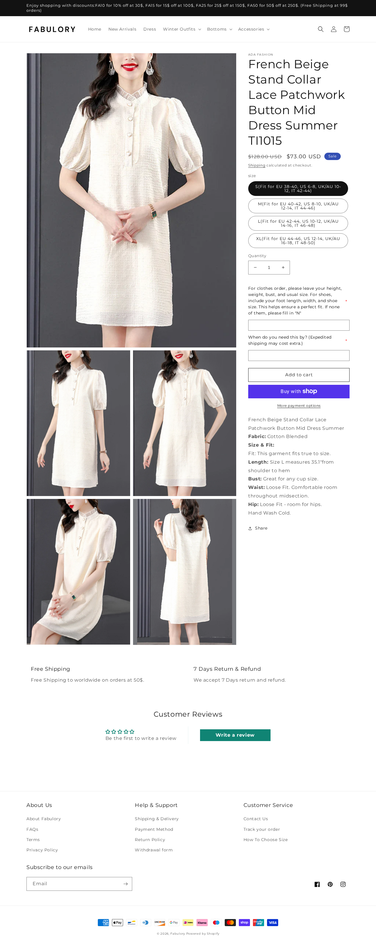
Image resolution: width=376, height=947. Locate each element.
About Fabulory (43, 818)
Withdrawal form (154, 850)
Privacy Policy (42, 850)
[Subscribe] (125, 884)
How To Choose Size (266, 839)
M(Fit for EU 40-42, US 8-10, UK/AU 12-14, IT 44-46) (298, 206)
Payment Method (154, 829)
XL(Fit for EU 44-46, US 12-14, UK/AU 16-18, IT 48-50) (298, 240)
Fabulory (177, 934)
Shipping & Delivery (157, 818)
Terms (33, 839)
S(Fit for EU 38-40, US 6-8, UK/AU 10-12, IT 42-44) (298, 188)
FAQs (32, 829)
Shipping (257, 165)
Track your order (262, 829)
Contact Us (256, 818)
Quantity (257, 255)
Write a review (235, 735)
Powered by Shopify (202, 934)
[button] (181, 29)
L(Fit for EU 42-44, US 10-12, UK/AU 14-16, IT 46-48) (298, 223)
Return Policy (150, 839)
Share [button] (261, 528)
